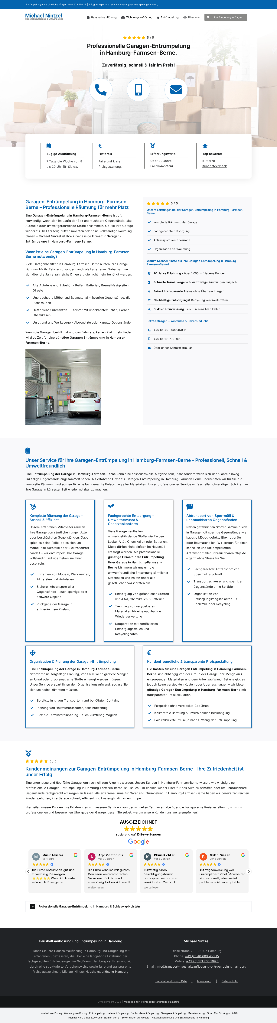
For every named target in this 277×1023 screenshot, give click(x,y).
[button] (248, 871)
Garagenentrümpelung (173, 1013)
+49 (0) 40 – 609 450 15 (170, 330)
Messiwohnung (196, 1013)
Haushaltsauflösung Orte (171, 981)
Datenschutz (230, 981)
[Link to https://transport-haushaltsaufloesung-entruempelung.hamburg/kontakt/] (176, 89)
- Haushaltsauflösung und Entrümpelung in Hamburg (138, 1017)
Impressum (204, 981)
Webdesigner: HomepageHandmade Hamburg (151, 1001)
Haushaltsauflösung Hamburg (107, 971)
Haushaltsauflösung (51, 1013)
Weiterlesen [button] (96, 887)
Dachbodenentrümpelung (145, 1013)
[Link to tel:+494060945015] (100, 89)
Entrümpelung (97, 1013)
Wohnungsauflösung (75, 1013)
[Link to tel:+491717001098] (138, 89)
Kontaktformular (181, 348)
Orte (209, 1013)
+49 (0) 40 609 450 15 (202, 956)
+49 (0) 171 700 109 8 (168, 339)
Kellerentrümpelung (118, 1013)
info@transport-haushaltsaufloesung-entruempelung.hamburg (123, 4)
